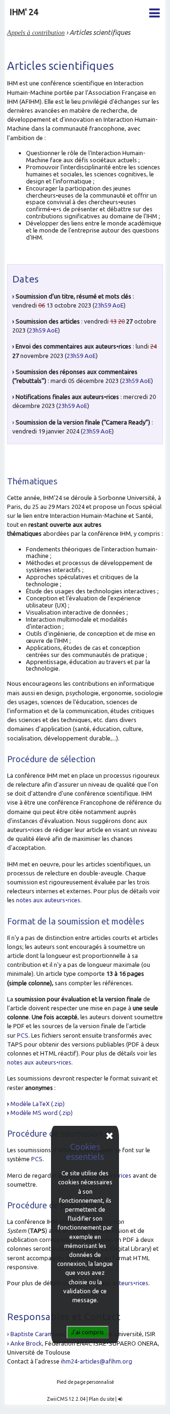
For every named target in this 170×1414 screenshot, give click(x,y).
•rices (63, 1062)
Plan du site (101, 1399)
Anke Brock (26, 1343)
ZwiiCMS (57, 1399)
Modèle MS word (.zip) (41, 1112)
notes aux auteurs (31, 1062)
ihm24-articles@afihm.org (96, 1361)
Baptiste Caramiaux (37, 1334)
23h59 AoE (109, 305)
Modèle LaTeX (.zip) (37, 1103)
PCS (22, 1035)
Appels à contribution (36, 32)
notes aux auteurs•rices (48, 900)
